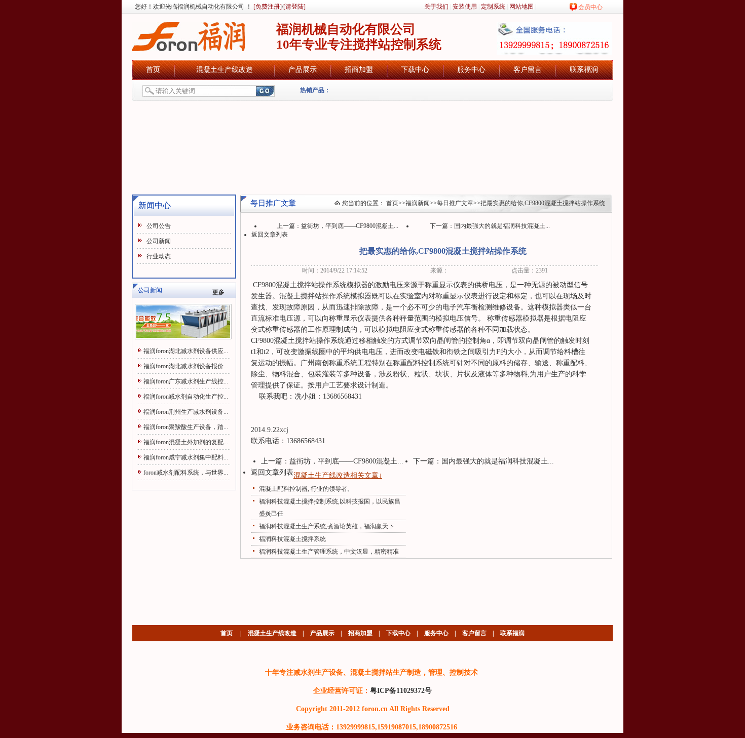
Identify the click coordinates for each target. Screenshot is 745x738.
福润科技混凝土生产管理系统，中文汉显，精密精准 (329, 551)
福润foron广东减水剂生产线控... (185, 381)
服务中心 (471, 69)
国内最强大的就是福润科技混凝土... (502, 225)
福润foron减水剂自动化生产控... (185, 396)
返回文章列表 (269, 234)
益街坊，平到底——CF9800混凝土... (349, 225)
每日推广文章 (455, 203)
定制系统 (493, 6)
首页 (153, 69)
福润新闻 (417, 203)
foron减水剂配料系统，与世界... (185, 472)
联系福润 (584, 69)
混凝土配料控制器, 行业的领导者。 (306, 488)
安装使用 (465, 6)
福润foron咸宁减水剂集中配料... (185, 457)
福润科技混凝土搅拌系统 (292, 538)
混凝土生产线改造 (224, 69)
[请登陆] (294, 6)
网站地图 (521, 6)
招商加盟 (359, 69)
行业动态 (158, 256)
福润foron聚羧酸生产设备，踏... (185, 427)
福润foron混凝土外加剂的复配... (185, 442)
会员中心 (590, 7)
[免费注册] (267, 6)
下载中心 (415, 69)
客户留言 (527, 69)
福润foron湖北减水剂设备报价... (185, 366)
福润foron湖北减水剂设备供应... (185, 351)
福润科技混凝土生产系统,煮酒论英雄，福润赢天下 (326, 526)
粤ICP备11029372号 (401, 690)
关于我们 (436, 6)
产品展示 (302, 69)
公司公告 (158, 225)
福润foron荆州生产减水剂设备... (185, 411)
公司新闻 (158, 241)
